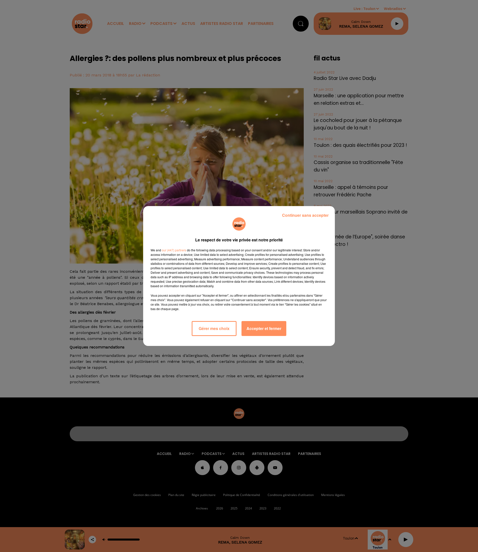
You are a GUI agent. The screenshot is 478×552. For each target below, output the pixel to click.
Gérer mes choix (214, 328)
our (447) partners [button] (174, 250)
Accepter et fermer (263, 328)
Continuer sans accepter (305, 215)
